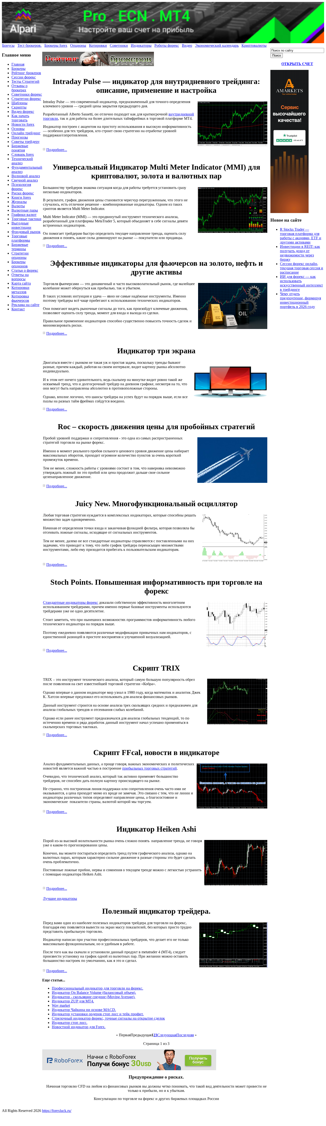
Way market (61, 1005)
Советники (119, 45)
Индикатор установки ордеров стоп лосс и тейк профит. (98, 1014)
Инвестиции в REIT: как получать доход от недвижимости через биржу (300, 253)
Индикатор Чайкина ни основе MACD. (84, 1010)
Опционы (78, 45)
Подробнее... (56, 150)
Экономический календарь (217, 45)
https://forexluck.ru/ (56, 1111)
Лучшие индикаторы (60, 899)
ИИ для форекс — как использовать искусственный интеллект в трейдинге (301, 283)
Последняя (185, 1035)
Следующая (166, 1035)
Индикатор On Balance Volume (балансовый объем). (94, 992)
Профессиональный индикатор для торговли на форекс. (97, 988)
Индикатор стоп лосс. (69, 1023)
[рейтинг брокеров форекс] (98, 65)
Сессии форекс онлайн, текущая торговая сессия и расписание (301, 268)
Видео (187, 45)
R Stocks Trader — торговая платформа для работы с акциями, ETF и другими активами (300, 235)
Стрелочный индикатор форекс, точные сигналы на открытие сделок (108, 1018)
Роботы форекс (166, 45)
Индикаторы (141, 45)
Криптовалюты (254, 45)
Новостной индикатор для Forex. (78, 1027)
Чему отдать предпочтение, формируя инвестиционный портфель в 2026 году (300, 300)
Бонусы (8, 45)
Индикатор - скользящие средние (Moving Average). (93, 997)
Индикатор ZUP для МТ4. (73, 1001)
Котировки (98, 45)
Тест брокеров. (29, 45)
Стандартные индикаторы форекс (70, 602)
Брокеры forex (55, 45)
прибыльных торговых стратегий (149, 768)
